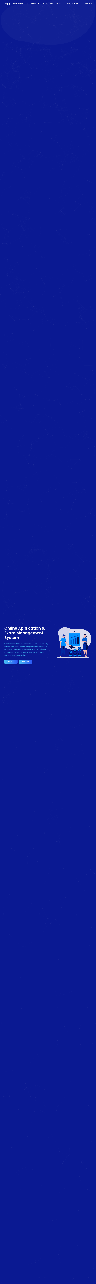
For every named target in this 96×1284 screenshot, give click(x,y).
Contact (66, 3)
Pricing (58, 3)
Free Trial (11, 662)
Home (33, 3)
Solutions (49, 3)
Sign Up (87, 3)
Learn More (25, 662)
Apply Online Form (13, 3)
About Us (41, 3)
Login (76, 3)
